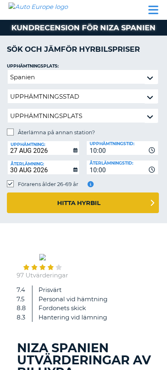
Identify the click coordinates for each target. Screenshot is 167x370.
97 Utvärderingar (42, 275)
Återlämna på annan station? (56, 132)
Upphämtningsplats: (33, 66)
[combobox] (122, 148)
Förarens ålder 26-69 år (48, 184)
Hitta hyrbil (79, 203)
